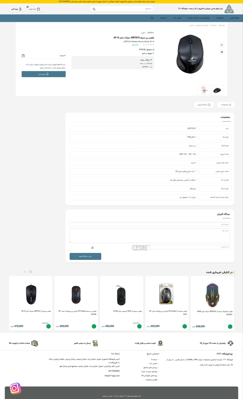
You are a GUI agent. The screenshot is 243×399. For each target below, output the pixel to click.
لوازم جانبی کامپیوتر (202, 25)
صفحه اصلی (234, 18)
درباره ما (163, 18)
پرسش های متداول (150, 367)
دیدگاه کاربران (203, 105)
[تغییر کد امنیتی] (92, 248)
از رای (135, 45)
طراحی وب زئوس (107, 396)
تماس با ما (177, 18)
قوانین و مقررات (152, 380)
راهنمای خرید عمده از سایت (198, 18)
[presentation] (30, 271)
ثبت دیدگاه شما (85, 256)
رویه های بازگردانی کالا (149, 375)
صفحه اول (222, 25)
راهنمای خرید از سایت (149, 371)
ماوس (192, 25)
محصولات (220, 18)
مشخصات (225, 105)
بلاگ (152, 18)
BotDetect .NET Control (140, 249)
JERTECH (150, 33)
